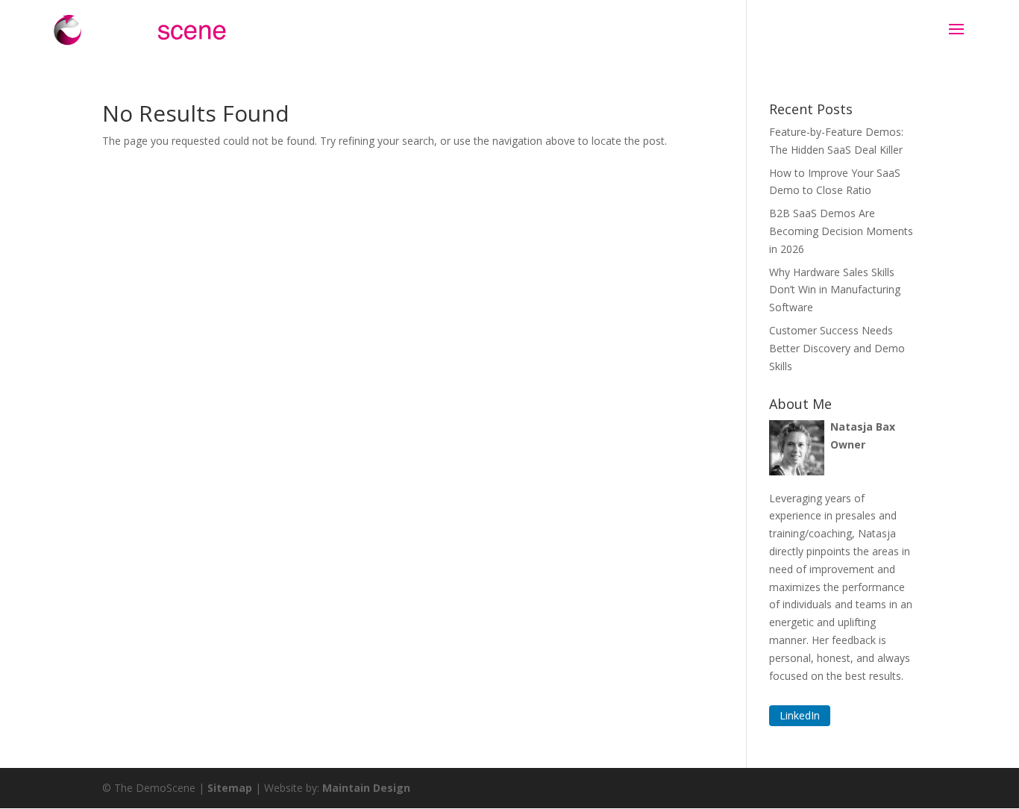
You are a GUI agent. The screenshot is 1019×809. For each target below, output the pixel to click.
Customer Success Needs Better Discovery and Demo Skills (837, 348)
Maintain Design (366, 788)
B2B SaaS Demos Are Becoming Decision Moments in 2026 (841, 231)
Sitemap (229, 788)
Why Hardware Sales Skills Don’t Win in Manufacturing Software (834, 290)
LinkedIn (800, 715)
